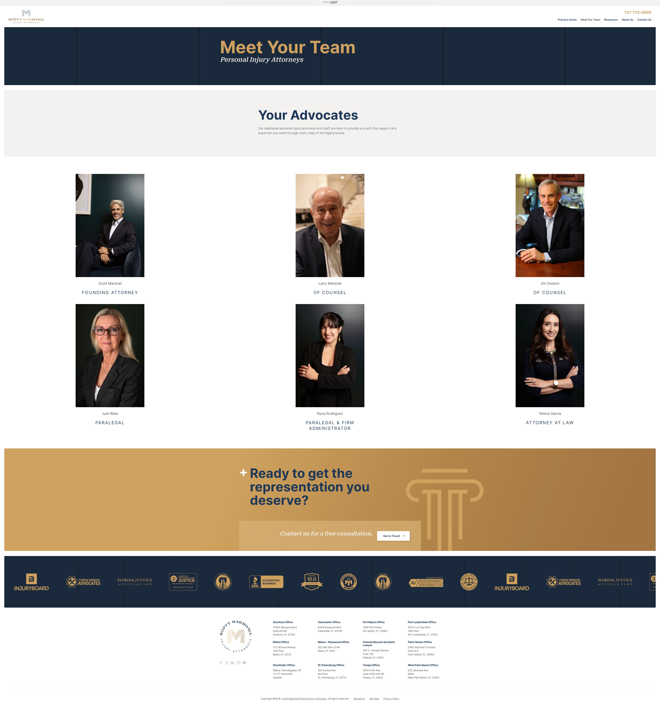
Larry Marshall (330, 283)
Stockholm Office (284, 665)
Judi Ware (110, 413)
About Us (627, 19)
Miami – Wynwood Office (333, 642)
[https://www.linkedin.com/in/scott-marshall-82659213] (232, 662)
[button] (110, 225)
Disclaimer (359, 698)
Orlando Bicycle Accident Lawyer (379, 643)
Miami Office (281, 642)
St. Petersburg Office (331, 665)
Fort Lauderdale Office (422, 622)
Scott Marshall (110, 283)
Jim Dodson (549, 283)
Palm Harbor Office (420, 642)
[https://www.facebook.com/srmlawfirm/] (221, 662)
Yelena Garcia (550, 413)
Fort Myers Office (374, 622)
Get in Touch (391, 536)
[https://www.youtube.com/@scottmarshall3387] (244, 662)
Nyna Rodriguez (330, 413)
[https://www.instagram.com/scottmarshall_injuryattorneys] (238, 662)
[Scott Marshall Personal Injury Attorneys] (34, 16)
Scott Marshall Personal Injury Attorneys (304, 698)
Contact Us (644, 19)
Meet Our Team (590, 19)
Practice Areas (567, 19)
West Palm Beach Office (423, 665)
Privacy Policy (391, 698)
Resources (611, 19)
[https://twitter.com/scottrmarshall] (226, 662)
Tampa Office (371, 665)
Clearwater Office (329, 622)
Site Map (374, 698)
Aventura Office (283, 622)
